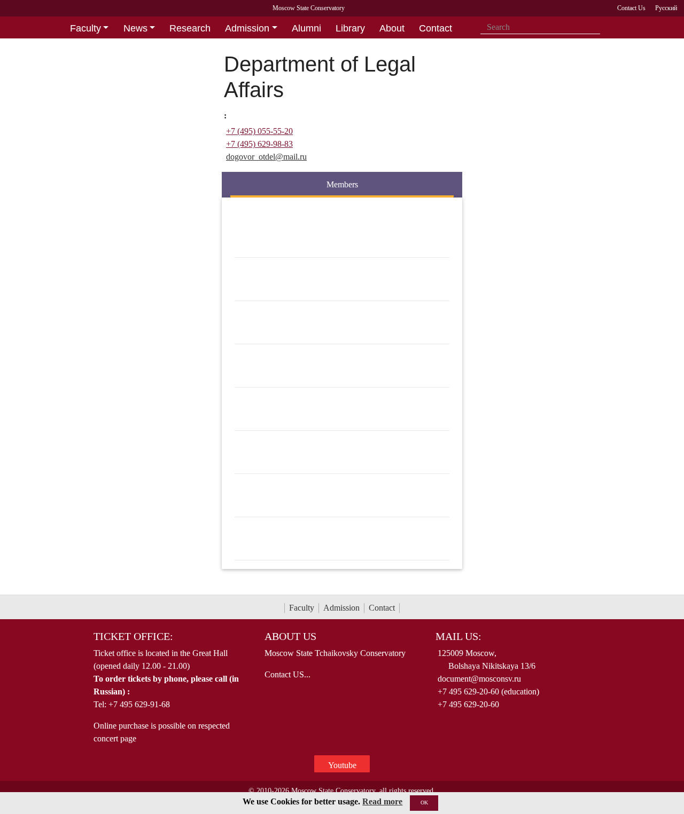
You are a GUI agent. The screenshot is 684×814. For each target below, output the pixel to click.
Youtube (342, 765)
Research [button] (190, 28)
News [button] (135, 28)
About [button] (392, 28)
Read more (382, 801)
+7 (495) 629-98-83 (259, 143)
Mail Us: (458, 636)
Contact (382, 607)
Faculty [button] (85, 28)
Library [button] (350, 28)
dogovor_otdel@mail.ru (266, 156)
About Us (290, 636)
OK (424, 802)
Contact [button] (435, 28)
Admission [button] (247, 28)
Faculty (301, 607)
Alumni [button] (306, 28)
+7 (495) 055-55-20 (259, 131)
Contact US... (287, 674)
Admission (341, 607)
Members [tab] (342, 184)
